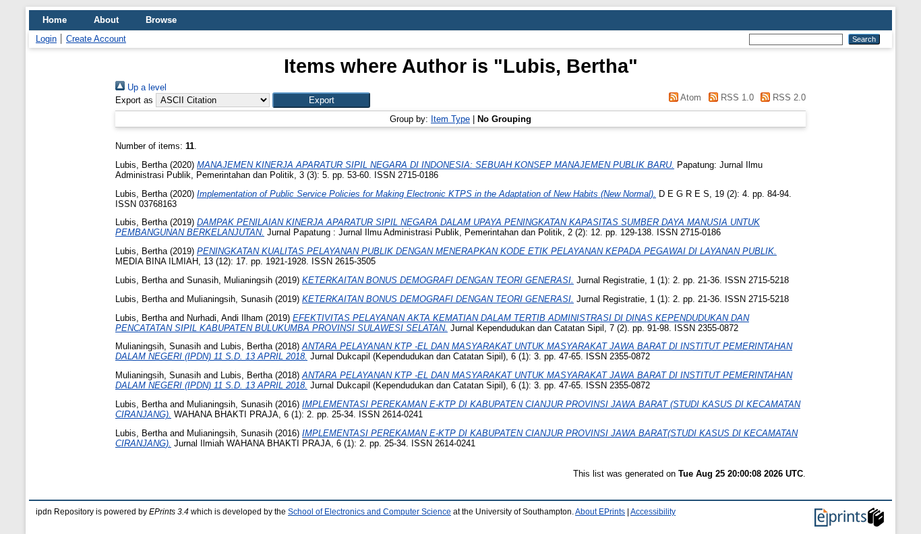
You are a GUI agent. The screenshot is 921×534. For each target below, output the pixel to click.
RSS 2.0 (788, 97)
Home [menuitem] (54, 20)
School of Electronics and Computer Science (369, 512)
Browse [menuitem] (161, 20)
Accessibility (653, 512)
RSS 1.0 (735, 97)
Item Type (450, 119)
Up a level (146, 87)
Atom (689, 97)
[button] (321, 100)
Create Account (96, 39)
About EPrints (600, 512)
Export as (134, 100)
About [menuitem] (106, 20)
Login (46, 39)
